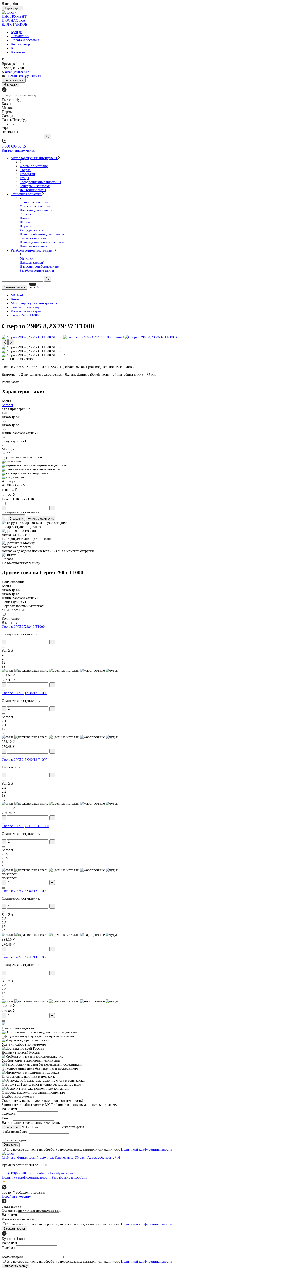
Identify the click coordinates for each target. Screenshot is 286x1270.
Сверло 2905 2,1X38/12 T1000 (24, 693)
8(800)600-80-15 (14, 146)
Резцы (24, 178)
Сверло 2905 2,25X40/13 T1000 (25, 826)
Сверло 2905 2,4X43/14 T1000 (24, 957)
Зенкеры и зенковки (35, 186)
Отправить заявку (16, 1266)
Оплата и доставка (25, 40)
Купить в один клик (40, 518)
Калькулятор (20, 44)
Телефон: (9, 1113)
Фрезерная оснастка (35, 206)
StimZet (7, 405)
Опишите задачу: (15, 1140)
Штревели (27, 222)
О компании (20, 36)
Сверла (25, 170)
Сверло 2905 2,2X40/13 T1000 (24, 759)
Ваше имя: (10, 1109)
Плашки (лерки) (32, 262)
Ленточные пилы (33, 190)
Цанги (24, 218)
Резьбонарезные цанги (37, 270)
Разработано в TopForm (69, 1177)
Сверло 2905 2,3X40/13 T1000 (24, 891)
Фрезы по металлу (34, 166)
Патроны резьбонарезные (39, 266)
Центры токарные (33, 246)
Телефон (8, 1247)
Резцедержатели (32, 230)
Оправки (26, 214)
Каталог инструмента (18, 150)
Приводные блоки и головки (42, 242)
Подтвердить (12, 8)
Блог (14, 48)
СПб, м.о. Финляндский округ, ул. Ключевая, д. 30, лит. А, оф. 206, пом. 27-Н (61, 1157)
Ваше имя (9, 1214)
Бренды (16, 32)
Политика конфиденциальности (26, 1177)
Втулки (25, 226)
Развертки (27, 174)
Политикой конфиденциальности (146, 1149)
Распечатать (11, 382)
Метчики (27, 258)
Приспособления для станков (42, 234)
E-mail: (7, 1118)
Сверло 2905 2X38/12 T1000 (23, 626)
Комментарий (12, 1257)
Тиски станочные (33, 238)
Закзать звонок (14, 80)
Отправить (11, 1144)
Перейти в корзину (16, 1196)
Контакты (18, 52)
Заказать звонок (14, 287)
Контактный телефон (18, 1219)
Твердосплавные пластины (40, 182)
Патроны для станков (36, 210)
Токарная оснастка (34, 202)
